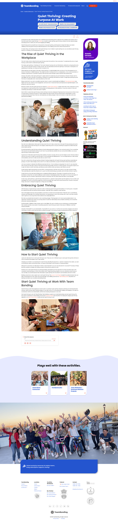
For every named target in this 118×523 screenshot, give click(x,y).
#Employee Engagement (67, 24)
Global (35, 489)
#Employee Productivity (47, 27)
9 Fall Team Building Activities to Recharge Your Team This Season (90, 98)
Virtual (35, 484)
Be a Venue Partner (51, 492)
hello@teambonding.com (78, 489)
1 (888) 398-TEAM (76, 484)
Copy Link (54, 338)
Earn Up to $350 (50, 485)
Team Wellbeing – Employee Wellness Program (77, 389)
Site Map (63, 518)
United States (37, 485)
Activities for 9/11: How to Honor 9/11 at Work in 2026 (90, 106)
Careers (23, 484)
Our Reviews (24, 487)
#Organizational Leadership (67, 27)
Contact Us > (93, 5)
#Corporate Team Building (48, 24)
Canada (36, 487)
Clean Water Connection (36, 388)
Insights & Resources (28, 11)
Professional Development (74, 5)
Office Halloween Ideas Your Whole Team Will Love (90, 102)
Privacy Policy (56, 518)
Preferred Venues (38, 490)
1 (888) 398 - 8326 (76, 485)
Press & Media (24, 485)
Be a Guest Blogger (51, 496)
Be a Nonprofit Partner (52, 494)
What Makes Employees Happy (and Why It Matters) (90, 112)
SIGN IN (114, 1)
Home (22, 11)
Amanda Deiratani (88, 54)
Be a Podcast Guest (64, 486)
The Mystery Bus (57, 387)
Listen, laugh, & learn (65, 484)
